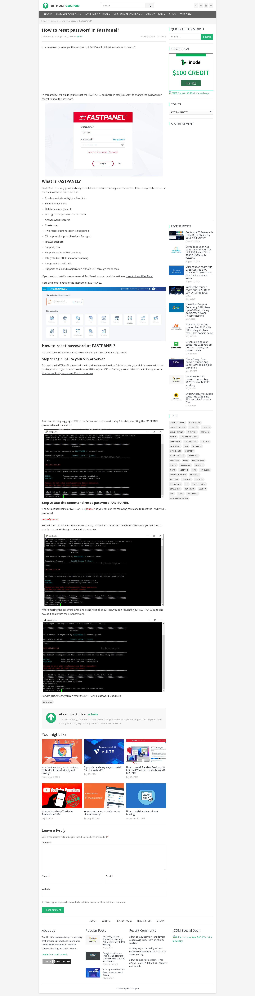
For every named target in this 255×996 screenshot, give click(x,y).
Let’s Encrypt (198, 460)
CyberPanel (175, 441)
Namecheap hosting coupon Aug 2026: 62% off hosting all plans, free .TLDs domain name (199, 329)
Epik (186, 446)
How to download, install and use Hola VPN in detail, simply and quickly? (60, 770)
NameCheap (185, 465)
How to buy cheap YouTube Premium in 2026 (57, 813)
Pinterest (194, 475)
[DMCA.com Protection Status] (56, 963)
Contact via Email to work (54, 954)
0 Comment (149, 36)
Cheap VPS (192, 432)
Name (46, 876)
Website (46, 888)
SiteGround (175, 484)
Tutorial (186, 14)
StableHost (175, 489)
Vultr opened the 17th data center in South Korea (114, 972)
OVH (194, 470)
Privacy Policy (124, 921)
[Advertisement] (104, 72)
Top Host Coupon (131, 988)
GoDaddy (189, 451)
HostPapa (174, 460)
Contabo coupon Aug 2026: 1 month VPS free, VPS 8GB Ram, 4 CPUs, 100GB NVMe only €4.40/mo (199, 252)
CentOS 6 (193, 427)
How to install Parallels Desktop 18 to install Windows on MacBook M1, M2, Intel (146, 770)
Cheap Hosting (176, 432)
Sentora (199, 479)
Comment (47, 842)
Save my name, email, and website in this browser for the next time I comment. (85, 901)
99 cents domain (177, 422)
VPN (171, 493)
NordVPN (184, 470)
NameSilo (199, 465)
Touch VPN (189, 489)
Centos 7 (206, 427)
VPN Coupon (154, 14)
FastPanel (47, 702)
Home (48, 14)
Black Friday (194, 422)
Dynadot (205, 441)
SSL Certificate (198, 484)
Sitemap (161, 921)
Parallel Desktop (178, 475)
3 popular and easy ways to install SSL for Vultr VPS (102, 769)
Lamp (185, 460)
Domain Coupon (67, 14)
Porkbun (174, 479)
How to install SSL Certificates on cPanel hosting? (102, 813)
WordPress (192, 493)
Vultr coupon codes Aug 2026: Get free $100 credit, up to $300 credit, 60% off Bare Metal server (199, 272)
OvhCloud (205, 470)
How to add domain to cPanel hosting (142, 813)
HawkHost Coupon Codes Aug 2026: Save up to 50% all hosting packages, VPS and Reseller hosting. (198, 310)
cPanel (173, 437)
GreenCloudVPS (177, 456)
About (93, 921)
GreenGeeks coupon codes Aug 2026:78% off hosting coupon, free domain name (199, 346)
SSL (186, 484)
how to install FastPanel (139, 276)
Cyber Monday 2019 (189, 437)
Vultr (180, 493)
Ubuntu (202, 489)
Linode (173, 465)
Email (109, 876)
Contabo (205, 432)
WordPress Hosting (179, 498)
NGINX (172, 470)
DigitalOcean (191, 441)
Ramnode (187, 479)
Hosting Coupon (96, 14)
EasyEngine (175, 446)
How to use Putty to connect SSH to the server (67, 373)
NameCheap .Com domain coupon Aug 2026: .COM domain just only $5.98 (199, 363)
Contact (106, 921)
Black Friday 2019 (177, 427)
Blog (172, 14)
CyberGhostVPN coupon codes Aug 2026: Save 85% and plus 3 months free (199, 398)
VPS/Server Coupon (127, 14)
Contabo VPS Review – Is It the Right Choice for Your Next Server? (199, 235)
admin (79, 36)
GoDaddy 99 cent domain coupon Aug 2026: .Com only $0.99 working (197, 381)
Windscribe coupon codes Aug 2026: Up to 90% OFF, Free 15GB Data (198, 291)
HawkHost (193, 456)
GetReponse (175, 451)
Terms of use (144, 921)
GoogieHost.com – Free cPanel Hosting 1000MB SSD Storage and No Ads (114, 957)
